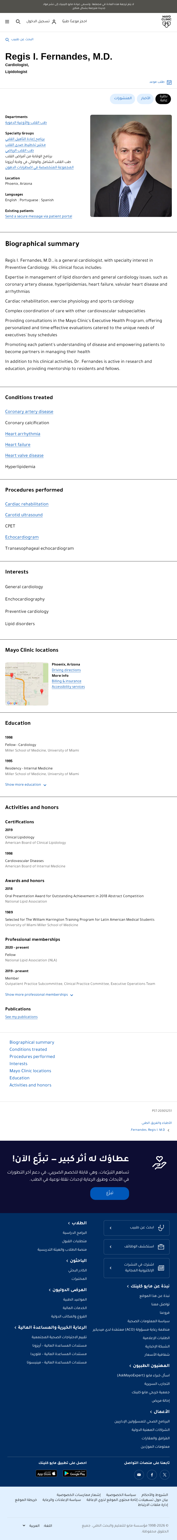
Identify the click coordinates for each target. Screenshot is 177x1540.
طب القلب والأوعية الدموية (26, 123)
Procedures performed (34, 491)
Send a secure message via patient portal (38, 217)
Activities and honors (32, 808)
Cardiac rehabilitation (27, 504)
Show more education (23, 785)
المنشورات (123, 98)
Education (18, 724)
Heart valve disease (24, 456)
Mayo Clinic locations (31, 651)
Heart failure (17, 445)
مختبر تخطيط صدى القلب (25, 145)
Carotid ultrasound (24, 515)
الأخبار (145, 98)
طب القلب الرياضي (19, 151)
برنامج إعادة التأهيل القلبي (25, 139)
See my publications (21, 1017)
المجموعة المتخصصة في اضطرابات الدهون (39, 168)
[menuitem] (163, 99)
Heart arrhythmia (22, 434)
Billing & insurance (66, 681)
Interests (16, 573)
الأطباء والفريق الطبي (157, 1123)
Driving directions (66, 670)
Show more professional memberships (36, 995)
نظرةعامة (164, 99)
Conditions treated (29, 398)
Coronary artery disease (29, 412)
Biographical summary (42, 245)
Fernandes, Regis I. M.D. (147, 1130)
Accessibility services (68, 687)
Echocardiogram (22, 537)
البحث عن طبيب (22, 39)
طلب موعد (156, 82)
